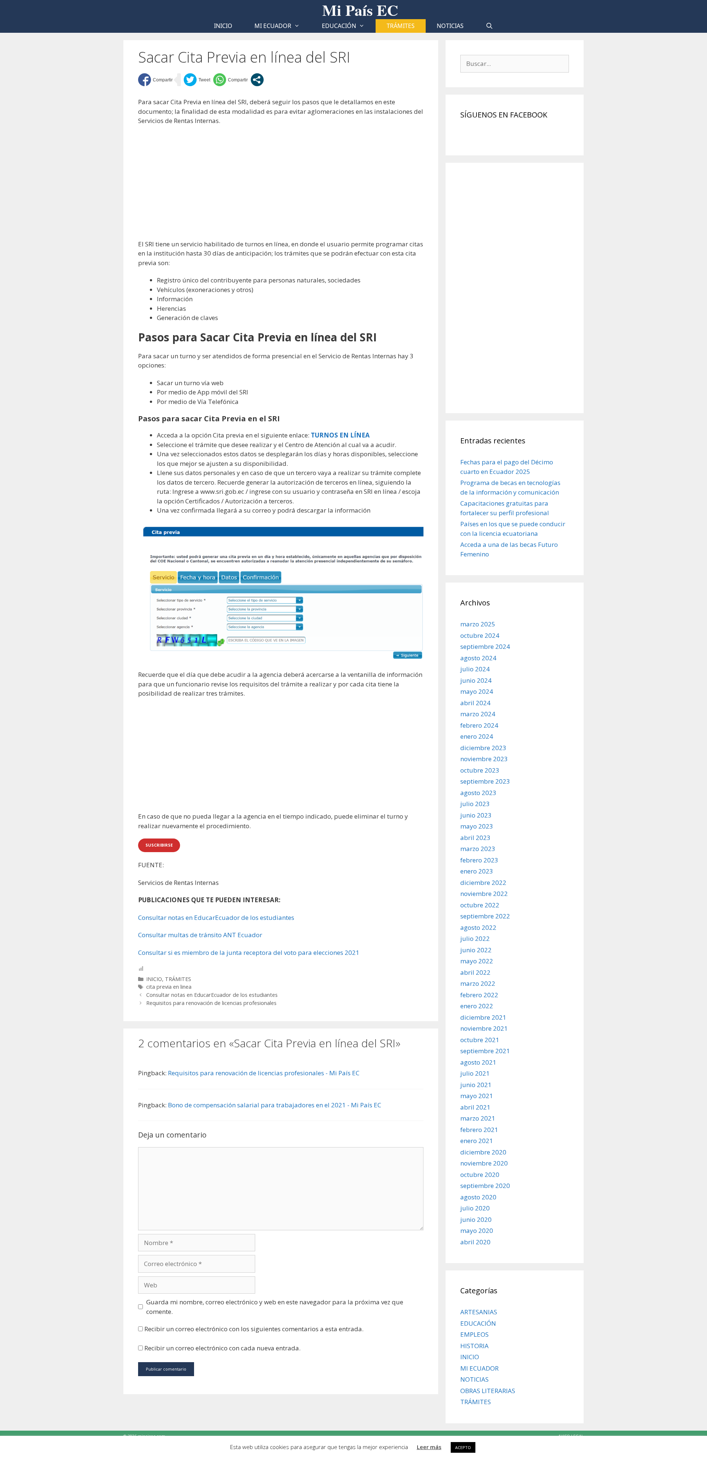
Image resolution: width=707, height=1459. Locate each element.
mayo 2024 (476, 691)
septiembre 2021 (485, 1051)
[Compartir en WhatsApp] (230, 79)
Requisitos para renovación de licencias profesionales (211, 1002)
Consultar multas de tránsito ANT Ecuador (200, 935)
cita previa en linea (168, 986)
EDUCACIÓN (339, 26)
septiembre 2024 (485, 646)
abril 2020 (475, 1242)
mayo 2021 (476, 1095)
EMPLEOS (474, 1334)
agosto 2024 (478, 658)
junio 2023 (476, 815)
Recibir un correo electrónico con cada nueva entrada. (222, 1348)
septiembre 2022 (485, 916)
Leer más (429, 1447)
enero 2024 (476, 736)
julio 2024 (475, 669)
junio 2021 (476, 1084)
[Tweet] (197, 79)
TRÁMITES (401, 26)
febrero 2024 (479, 725)
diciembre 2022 (483, 882)
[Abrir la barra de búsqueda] (489, 26)
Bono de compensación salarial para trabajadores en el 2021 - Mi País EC (274, 1105)
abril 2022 (475, 972)
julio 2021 (475, 1073)
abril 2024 (475, 703)
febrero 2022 (479, 995)
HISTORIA (474, 1346)
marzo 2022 (477, 983)
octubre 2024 (479, 635)
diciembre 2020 (483, 1152)
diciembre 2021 (483, 1017)
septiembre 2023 (485, 781)
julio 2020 (475, 1208)
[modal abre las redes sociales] (257, 79)
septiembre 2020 (485, 1185)
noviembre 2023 (484, 759)
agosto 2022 (478, 927)
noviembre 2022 (484, 893)
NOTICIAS (450, 26)
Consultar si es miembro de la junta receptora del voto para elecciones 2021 (248, 952)
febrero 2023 (479, 860)
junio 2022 (476, 950)
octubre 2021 (479, 1040)
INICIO (154, 978)
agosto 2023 (478, 792)
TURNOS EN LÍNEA (340, 435)
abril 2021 (475, 1107)
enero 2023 (476, 871)
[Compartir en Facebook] (155, 79)
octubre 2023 (479, 770)
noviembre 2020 (484, 1163)
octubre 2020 (479, 1174)
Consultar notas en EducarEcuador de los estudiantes (216, 917)
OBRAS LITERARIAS (487, 1390)
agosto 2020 (478, 1197)
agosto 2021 (478, 1062)
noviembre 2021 (484, 1028)
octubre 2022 (479, 905)
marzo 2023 (477, 848)
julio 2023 (475, 803)
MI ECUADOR (272, 26)
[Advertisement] (281, 185)
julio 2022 (475, 938)
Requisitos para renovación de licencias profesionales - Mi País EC (263, 1073)
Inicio (223, 26)
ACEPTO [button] (463, 1447)
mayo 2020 (476, 1230)
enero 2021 (476, 1140)
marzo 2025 (477, 624)
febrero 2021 (479, 1129)
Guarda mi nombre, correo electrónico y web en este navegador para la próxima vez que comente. (274, 1307)
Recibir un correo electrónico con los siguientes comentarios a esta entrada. (253, 1329)
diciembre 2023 (483, 747)
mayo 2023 (476, 826)
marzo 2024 (477, 714)
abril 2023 (475, 837)
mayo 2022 (476, 961)
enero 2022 (476, 1006)
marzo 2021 (477, 1118)
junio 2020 (476, 1219)
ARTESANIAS (478, 1312)
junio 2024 (476, 680)
